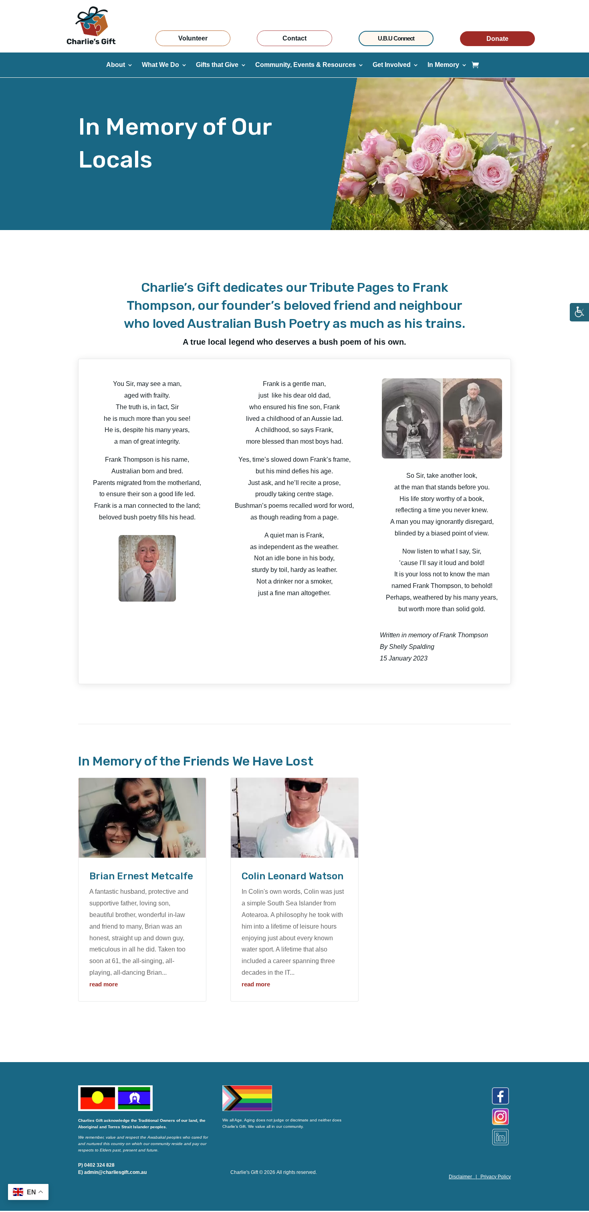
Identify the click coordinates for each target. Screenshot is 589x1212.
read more (103, 984)
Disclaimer (460, 1177)
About (115, 65)
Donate (497, 38)
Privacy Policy (495, 1177)
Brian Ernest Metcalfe (141, 876)
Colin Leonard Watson (292, 876)
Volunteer (193, 38)
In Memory (443, 65)
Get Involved (392, 65)
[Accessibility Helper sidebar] (579, 312)
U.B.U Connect (396, 38)
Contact (294, 38)
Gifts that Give (217, 65)
